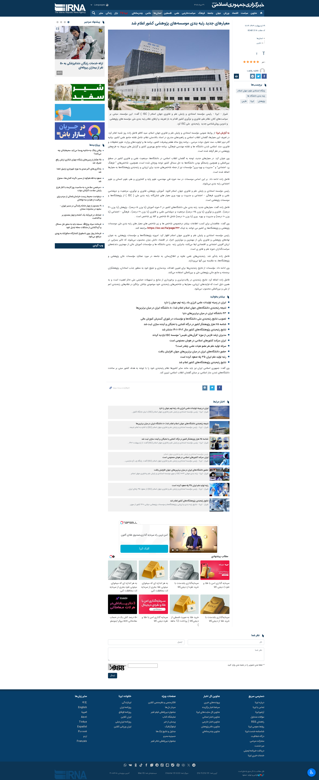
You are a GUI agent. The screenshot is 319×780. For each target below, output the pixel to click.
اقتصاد (235, 13)
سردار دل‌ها (170, 707)
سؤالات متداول (257, 717)
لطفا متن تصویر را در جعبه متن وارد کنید (246, 665)
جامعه (210, 13)
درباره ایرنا (259, 703)
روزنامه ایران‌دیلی (123, 722)
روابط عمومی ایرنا (256, 727)
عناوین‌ (254, 13)
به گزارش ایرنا (222, 133)
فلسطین (168, 13)
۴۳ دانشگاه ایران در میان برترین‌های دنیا (204, 313)
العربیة (84, 712)
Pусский (82, 732)
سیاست (244, 13)
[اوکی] (135, 765)
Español (82, 727)
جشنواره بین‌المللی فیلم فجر (163, 712)
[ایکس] (188, 765)
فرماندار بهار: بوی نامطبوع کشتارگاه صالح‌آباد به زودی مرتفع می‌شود (78, 235)
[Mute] (177, 550)
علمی (176, 13)
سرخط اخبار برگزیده (211, 707)
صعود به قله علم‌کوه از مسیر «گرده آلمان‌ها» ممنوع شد (79, 179)
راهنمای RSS (257, 722)
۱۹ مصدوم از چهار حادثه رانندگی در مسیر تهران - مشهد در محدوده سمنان (80, 207)
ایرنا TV (123, 13)
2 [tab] (65, 22)
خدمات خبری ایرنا (256, 756)
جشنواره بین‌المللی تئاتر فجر (163, 741)
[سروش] (157, 765)
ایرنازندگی (126, 703)
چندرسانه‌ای (137, 13)
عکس (148, 13)
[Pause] (173, 550)
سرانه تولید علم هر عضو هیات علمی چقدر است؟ (201, 346)
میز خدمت (259, 746)
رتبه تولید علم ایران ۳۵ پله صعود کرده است (203, 357)
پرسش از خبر (170, 722)
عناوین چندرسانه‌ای (211, 732)
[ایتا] (162, 765)
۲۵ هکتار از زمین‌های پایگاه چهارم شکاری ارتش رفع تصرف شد (78, 161)
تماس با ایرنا (258, 707)
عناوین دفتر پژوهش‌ (210, 727)
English (82, 707)
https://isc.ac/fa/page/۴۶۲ (163, 228)
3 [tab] (61, 22)
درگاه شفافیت (257, 736)
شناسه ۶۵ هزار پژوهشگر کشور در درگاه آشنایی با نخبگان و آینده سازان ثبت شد (185, 324)
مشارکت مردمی (257, 741)
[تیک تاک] (141, 765)
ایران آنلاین (126, 717)
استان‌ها (157, 13)
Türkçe (83, 722)
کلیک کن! (144, 548)
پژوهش (261, 101)
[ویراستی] (151, 765)
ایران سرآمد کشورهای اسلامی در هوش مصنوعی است (198, 341)
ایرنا (237, 5)
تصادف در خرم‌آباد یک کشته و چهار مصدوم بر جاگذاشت (81, 216)
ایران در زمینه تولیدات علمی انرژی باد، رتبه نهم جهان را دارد (195, 302)
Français (82, 741)
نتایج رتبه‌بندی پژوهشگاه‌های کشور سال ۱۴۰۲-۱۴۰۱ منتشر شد (194, 330)
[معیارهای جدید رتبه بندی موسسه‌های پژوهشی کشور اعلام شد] (168, 70)
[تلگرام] (194, 765)
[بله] (172, 765)
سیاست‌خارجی (188, 13)
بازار (116, 13)
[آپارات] (178, 765)
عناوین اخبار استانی (211, 717)
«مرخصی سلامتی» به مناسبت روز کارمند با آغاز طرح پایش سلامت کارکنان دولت (78, 189)
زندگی (109, 13)
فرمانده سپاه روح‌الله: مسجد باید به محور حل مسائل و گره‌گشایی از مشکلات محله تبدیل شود (78, 225)
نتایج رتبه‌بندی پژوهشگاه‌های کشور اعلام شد (202, 362)
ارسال (112, 675)
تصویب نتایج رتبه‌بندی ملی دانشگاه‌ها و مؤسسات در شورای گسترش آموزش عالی (183, 319)
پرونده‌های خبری (212, 703)
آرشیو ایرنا (259, 712)
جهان (218, 13)
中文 (84, 703)
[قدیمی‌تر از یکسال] (219, 412)
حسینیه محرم (169, 736)
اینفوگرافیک (170, 727)
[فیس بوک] (146, 765)
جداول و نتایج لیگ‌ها (166, 732)
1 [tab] (68, 22)
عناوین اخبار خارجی (211, 722)
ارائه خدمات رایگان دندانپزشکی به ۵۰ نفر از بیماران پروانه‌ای (81, 65)
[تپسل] (121, 522)
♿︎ (311, 772)
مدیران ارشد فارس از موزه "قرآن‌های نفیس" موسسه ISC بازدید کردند (189, 335)
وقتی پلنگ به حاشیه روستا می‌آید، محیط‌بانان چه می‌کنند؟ (79, 152)
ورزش (226, 13)
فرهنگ (201, 13)
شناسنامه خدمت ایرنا (254, 732)
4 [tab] (57, 22)
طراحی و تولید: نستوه (250, 775)
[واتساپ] (125, 765)
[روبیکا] (183, 765)
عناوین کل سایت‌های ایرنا (208, 712)
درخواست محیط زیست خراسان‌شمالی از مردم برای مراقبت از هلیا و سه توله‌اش (79, 198)
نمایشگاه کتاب (169, 717)
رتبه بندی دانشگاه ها (256, 96)
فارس (259, 43)
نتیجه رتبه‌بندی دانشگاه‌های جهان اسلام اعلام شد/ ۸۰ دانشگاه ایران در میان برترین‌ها (181, 308)
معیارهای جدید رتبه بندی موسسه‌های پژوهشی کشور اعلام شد (180, 23)
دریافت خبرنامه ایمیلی (254, 751)
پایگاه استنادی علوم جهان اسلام (251, 91)
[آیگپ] (167, 765)
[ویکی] (130, 765)
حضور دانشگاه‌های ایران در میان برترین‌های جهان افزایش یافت (192, 351)
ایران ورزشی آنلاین (122, 727)
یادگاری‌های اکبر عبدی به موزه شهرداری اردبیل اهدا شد (79, 170)
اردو (85, 736)
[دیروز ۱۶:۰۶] (80, 42)
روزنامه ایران (125, 707)
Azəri (84, 717)
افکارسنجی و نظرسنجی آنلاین (162, 703)
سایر (101, 13)
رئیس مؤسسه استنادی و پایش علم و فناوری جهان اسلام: (185, 454)
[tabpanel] (80, 51)
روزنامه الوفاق (125, 712)
